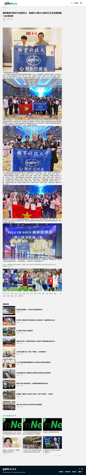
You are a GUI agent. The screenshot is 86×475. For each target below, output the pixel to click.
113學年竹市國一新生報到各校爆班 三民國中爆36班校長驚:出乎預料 (32, 451)
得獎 (8, 296)
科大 (8, 293)
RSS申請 (76, 3)
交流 (47, 293)
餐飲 (16, 293)
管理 (36, 293)
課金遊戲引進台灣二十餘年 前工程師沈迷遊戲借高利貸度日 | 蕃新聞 (12, 433)
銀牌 (24, 293)
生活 (4, 293)
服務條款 (61, 471)
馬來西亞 (21, 296)
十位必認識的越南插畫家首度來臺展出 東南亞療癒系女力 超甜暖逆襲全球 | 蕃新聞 (32, 433)
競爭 (43, 293)
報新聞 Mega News (8, 266)
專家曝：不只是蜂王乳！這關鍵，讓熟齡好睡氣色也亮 (12, 451)
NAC (28, 293)
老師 (32, 293)
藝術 (12, 296)
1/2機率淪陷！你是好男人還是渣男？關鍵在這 (51, 451)
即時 (6, 7)
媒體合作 (80, 471)
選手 (16, 296)
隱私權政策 (67, 471)
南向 (4, 296)
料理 (39, 293)
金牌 (20, 293)
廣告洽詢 (74, 471)
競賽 (12, 293)
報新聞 (4, 18)
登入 (81, 3)
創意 (51, 293)
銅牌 (55, 293)
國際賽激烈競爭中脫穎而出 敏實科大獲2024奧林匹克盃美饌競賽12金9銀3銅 (27, 264)
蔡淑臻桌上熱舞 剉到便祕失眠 (51, 432)
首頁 (3, 7)
